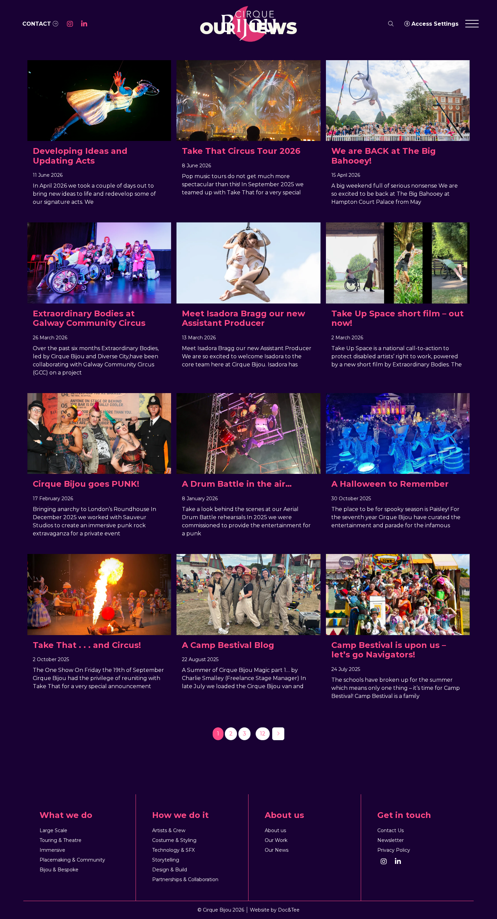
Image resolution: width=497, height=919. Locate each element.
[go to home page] (248, 23)
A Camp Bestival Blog (228, 645)
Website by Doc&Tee (275, 910)
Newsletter (390, 840)
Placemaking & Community (72, 860)
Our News (276, 850)
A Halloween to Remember (390, 484)
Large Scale (53, 830)
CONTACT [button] (37, 24)
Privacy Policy (393, 850)
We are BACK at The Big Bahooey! (383, 156)
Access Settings (434, 24)
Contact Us (390, 830)
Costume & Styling (174, 840)
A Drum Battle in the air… (237, 484)
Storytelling (165, 860)
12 (262, 733)
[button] (70, 24)
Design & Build (169, 870)
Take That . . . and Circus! (87, 645)
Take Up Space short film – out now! (397, 318)
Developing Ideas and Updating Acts (80, 156)
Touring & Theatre (60, 840)
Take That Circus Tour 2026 (241, 151)
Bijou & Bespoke (59, 870)
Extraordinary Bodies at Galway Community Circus (89, 318)
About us (275, 830)
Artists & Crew (168, 830)
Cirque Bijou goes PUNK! (86, 484)
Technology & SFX (173, 850)
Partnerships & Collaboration (185, 879)
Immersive (52, 850)
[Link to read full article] (99, 100)
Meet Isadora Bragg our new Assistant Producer (243, 318)
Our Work (276, 840)
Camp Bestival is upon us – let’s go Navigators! (388, 650)
